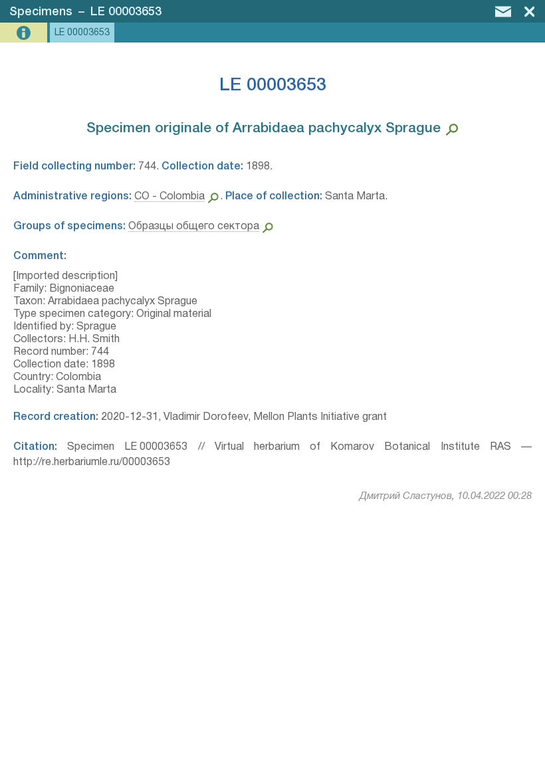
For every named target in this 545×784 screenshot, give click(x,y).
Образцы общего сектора (193, 226)
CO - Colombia (169, 196)
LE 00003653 (126, 12)
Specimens (40, 12)
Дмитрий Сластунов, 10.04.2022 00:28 (446, 496)
